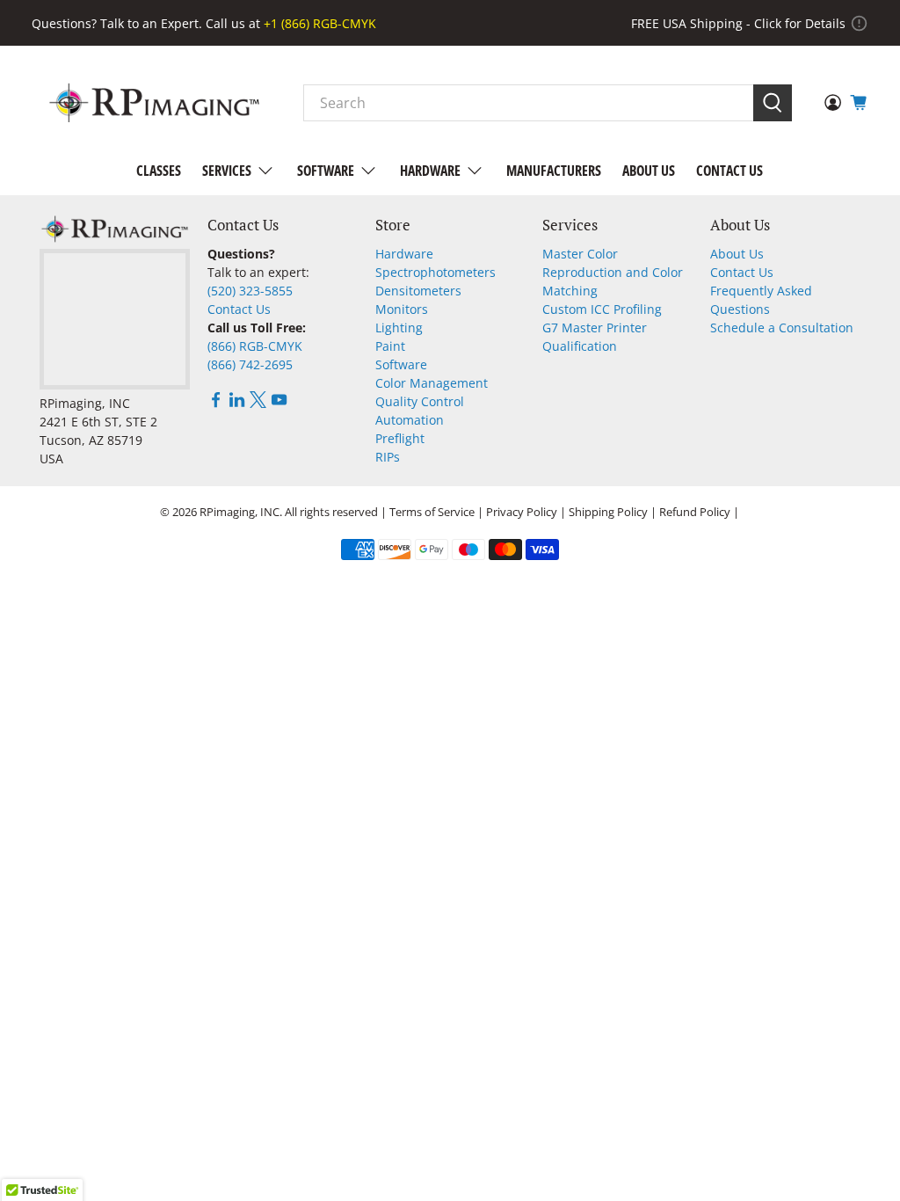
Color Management (431, 383)
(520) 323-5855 (250, 290)
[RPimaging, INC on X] (258, 403)
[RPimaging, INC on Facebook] (215, 403)
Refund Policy (694, 512)
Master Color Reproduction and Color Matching (612, 272)
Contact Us (729, 170)
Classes (158, 170)
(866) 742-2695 (250, 364)
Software (325, 170)
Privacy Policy (521, 512)
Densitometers (418, 290)
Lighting (399, 327)
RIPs (387, 456)
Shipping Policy (608, 512)
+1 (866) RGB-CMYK (320, 23)
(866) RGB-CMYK (254, 346)
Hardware (430, 170)
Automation (409, 419)
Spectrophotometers (435, 272)
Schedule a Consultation (781, 327)
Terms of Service (432, 512)
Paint (390, 346)
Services (226, 170)
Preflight (400, 438)
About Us (648, 170)
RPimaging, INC (239, 512)
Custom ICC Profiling (602, 309)
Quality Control (419, 401)
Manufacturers (553, 170)
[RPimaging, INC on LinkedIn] (237, 403)
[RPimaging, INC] (154, 103)
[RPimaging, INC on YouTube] (279, 403)
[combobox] (528, 102)
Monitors (401, 309)
